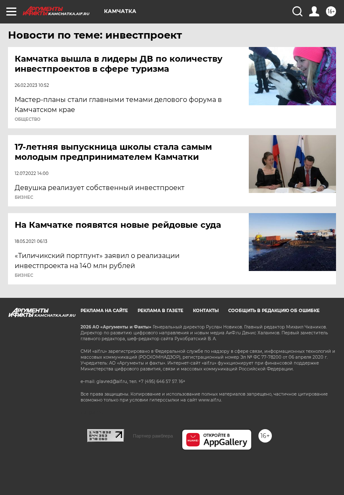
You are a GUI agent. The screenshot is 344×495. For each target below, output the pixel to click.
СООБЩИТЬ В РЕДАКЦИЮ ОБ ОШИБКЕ (274, 310)
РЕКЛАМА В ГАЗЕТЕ (160, 310)
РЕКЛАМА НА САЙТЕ (104, 310)
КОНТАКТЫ (206, 310)
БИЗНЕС (24, 197)
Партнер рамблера (153, 435)
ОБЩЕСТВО (27, 119)
